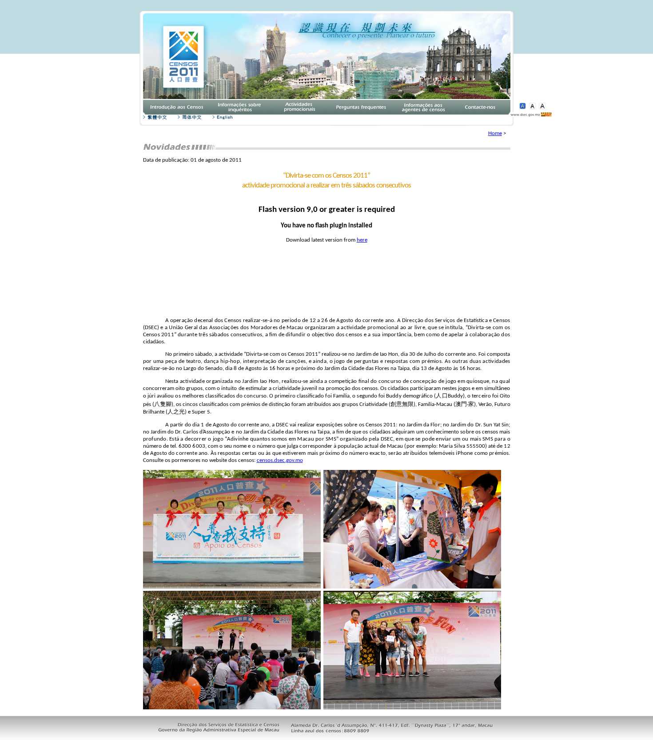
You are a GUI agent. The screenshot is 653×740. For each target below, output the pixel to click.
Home (495, 133)
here (362, 240)
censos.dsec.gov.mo (280, 460)
